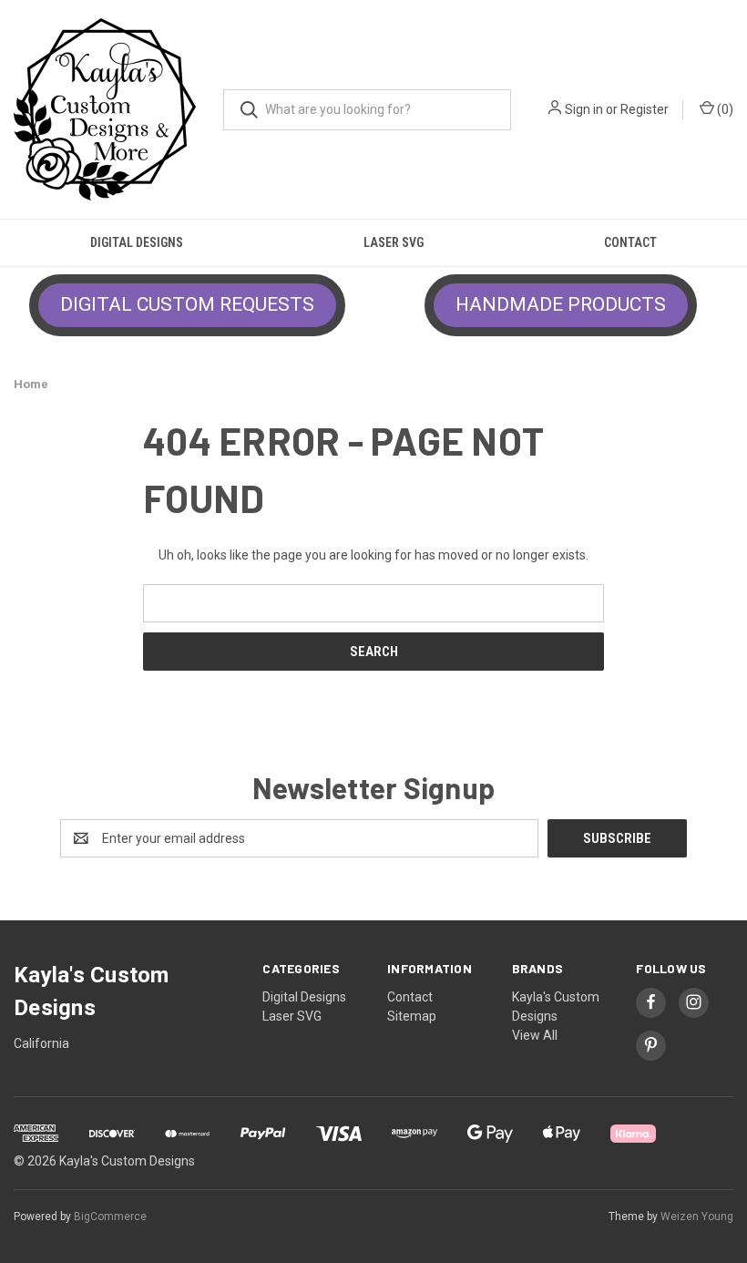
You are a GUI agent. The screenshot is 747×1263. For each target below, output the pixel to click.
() (723, 109)
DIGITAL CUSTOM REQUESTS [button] (187, 304)
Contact (630, 242)
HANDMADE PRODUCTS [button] (560, 304)
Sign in (584, 109)
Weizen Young (696, 1216)
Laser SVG (393, 242)
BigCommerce (110, 1216)
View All (535, 1035)
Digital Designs (136, 242)
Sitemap (411, 1016)
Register (644, 109)
